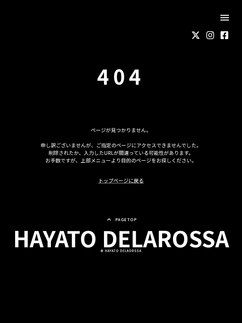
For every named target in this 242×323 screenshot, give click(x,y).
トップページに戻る (121, 180)
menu (224, 17)
